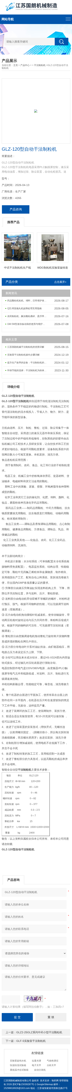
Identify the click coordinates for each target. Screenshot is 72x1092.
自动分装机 (40, 1070)
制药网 (55, 1080)
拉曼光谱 (36, 1060)
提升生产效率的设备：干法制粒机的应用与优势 (27, 362)
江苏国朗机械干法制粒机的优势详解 (25, 347)
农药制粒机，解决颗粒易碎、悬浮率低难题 (27, 316)
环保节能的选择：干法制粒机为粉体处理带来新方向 (27, 370)
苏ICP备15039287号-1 (24, 1084)
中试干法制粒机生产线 (17, 267)
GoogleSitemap (45, 1084)
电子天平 (36, 1065)
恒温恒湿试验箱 (18, 1065)
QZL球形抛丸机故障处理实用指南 (24, 308)
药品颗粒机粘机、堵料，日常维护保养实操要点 (27, 300)
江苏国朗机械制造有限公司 (17, 1080)
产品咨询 (16, 209)
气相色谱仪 (52, 1060)
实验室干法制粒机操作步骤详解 (23, 354)
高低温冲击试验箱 (19, 1070)
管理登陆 (63, 1080)
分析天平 (51, 1065)
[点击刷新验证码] (33, 998)
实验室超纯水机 (18, 1060)
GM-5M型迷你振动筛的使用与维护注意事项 (27, 324)
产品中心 (25, 65)
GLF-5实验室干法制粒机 (31, 1040)
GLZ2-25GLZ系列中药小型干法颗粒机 (39, 1032)
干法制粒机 (40, 65)
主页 (15, 65)
